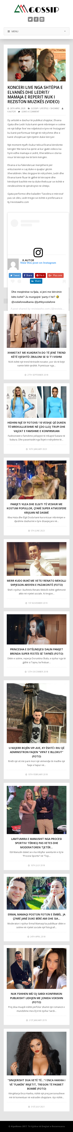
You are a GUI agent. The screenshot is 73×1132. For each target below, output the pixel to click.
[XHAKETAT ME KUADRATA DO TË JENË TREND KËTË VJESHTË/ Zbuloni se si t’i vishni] (36, 331)
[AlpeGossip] (36, 9)
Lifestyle (44, 108)
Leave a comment (30, 111)
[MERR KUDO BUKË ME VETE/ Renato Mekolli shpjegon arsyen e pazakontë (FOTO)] (36, 559)
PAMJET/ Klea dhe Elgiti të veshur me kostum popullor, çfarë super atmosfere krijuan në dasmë (36, 508)
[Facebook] (36, 19)
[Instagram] (41, 19)
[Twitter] (30, 19)
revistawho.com (40, 308)
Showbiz (54, 108)
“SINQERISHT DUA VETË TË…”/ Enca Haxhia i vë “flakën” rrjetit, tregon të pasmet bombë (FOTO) (36, 1084)
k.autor (11, 111)
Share (29, 275)
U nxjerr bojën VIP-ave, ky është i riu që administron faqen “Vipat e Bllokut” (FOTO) (36, 752)
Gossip (34, 108)
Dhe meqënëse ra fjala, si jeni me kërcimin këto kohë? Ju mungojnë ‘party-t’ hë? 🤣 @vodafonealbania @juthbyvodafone (36, 296)
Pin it (41, 275)
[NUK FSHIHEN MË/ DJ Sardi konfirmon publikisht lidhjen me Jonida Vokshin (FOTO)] (36, 968)
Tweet (16, 275)
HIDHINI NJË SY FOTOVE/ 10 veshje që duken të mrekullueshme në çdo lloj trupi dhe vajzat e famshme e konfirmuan (36, 427)
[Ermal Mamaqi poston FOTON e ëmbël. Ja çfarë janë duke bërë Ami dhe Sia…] (36, 893)
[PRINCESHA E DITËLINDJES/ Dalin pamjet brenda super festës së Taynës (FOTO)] (36, 629)
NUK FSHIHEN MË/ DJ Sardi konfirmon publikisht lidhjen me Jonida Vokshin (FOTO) (36, 998)
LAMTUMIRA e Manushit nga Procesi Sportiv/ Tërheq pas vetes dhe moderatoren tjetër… (36, 843)
